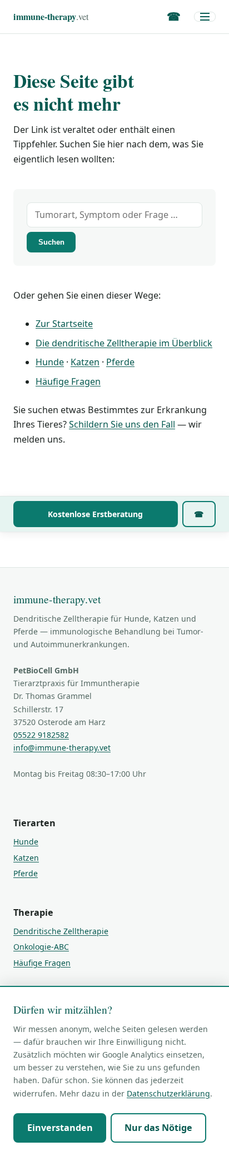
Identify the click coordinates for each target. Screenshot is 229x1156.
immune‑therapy (51, 16)
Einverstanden (60, 1128)
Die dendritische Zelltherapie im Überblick (124, 343)
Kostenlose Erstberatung (95, 514)
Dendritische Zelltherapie (60, 931)
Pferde (120, 362)
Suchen (51, 242)
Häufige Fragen (68, 381)
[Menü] (205, 17)
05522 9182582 (41, 735)
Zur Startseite (64, 323)
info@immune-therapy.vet (62, 747)
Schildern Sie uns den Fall (122, 424)
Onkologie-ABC (41, 946)
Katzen (85, 362)
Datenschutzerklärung (168, 1093)
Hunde (50, 362)
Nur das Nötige (158, 1128)
